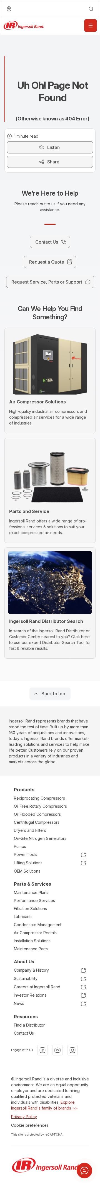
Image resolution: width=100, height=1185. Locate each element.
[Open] (90, 25)
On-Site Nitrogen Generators (40, 838)
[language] (8, 8)
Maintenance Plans (31, 892)
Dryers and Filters (30, 830)
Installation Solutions (32, 940)
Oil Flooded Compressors (37, 814)
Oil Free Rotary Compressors (40, 806)
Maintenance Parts (31, 948)
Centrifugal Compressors (36, 822)
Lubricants (23, 916)
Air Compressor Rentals (35, 932)
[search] (91, 8)
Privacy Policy (24, 1116)
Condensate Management (37, 924)
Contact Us (24, 1033)
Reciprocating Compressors (39, 798)
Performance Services (34, 900)
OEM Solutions (27, 871)
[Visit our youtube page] (57, 1050)
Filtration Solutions (30, 908)
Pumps (20, 846)
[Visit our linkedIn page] (42, 1050)
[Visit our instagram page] (72, 1050)
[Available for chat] (84, 1170)
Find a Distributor (29, 1025)
